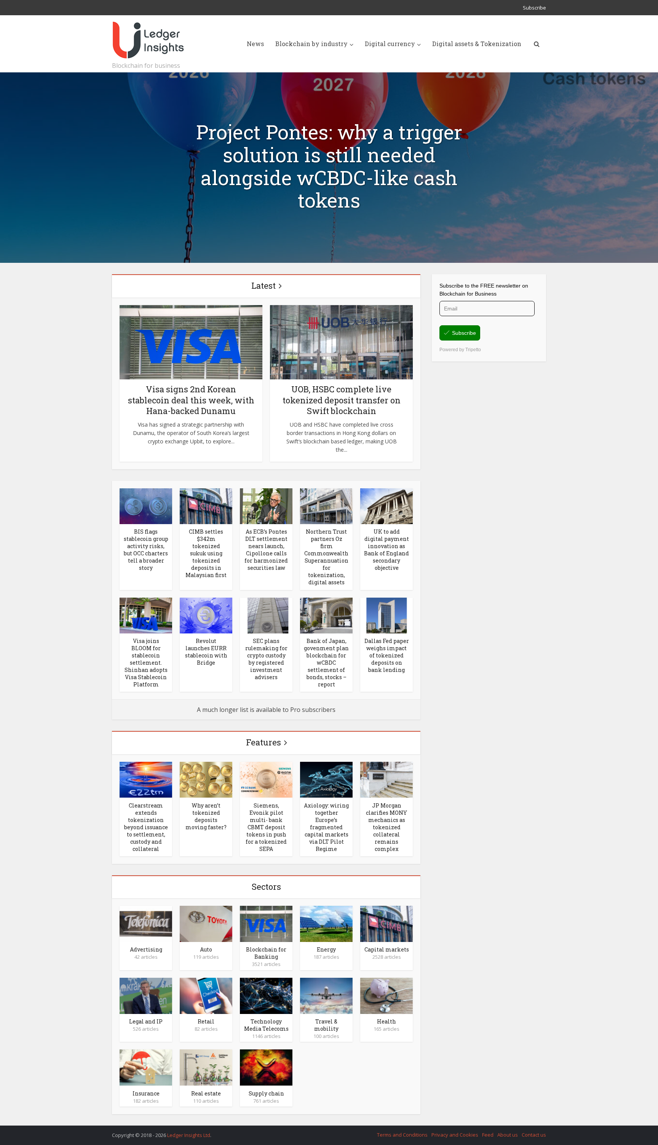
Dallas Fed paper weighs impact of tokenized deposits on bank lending (386, 655)
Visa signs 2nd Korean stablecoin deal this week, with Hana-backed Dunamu (191, 400)
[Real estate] (206, 1067)
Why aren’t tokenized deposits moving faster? (206, 816)
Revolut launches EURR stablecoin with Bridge (206, 651)
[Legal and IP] (146, 995)
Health (386, 1021)
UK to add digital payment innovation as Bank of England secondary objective (386, 549)
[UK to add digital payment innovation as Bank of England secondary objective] (386, 505)
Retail (206, 1021)
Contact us (534, 1134)
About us (507, 1134)
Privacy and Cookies (454, 1134)
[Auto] (206, 923)
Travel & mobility (326, 1025)
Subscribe (534, 7)
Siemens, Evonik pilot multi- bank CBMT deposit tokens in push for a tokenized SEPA (266, 827)
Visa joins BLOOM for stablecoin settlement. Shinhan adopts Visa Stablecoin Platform (146, 662)
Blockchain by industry (311, 44)
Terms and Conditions (402, 1134)
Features (263, 742)
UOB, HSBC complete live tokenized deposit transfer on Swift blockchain (342, 400)
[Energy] (326, 923)
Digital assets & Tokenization (476, 44)
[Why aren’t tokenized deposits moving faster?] (206, 779)
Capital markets (386, 949)
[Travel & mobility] (326, 995)
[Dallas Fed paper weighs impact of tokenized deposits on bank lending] (386, 615)
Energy (326, 949)
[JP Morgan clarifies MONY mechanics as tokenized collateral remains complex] (386, 779)
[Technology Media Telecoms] (266, 995)
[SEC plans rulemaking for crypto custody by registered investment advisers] (266, 615)
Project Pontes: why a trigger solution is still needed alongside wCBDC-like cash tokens (329, 166)
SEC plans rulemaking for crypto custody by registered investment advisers (266, 659)
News (255, 44)
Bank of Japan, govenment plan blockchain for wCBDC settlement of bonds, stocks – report (326, 662)
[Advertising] (146, 923)
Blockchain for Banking (266, 953)
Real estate (206, 1093)
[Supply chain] (266, 1067)
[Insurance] (146, 1067)
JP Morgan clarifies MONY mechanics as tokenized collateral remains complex (386, 827)
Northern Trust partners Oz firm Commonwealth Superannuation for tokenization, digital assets (326, 557)
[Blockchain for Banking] (266, 923)
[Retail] (206, 995)
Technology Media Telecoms (266, 1025)
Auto (206, 949)
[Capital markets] (386, 923)
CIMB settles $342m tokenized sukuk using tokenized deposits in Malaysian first (206, 553)
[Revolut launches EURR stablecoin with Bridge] (206, 615)
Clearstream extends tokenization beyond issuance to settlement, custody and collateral (146, 827)
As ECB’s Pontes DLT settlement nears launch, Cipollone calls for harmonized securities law (266, 549)
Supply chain (266, 1093)
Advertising (146, 949)
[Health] (386, 995)
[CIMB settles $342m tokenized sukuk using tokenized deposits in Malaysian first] (206, 505)
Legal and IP (146, 1021)
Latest (263, 285)
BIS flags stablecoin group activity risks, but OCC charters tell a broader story (146, 549)
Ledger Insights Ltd (188, 1135)
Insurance (146, 1093)
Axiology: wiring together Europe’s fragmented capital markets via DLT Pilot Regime (326, 827)
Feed (488, 1134)
